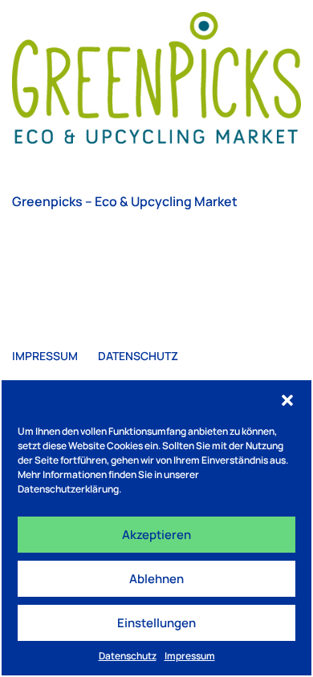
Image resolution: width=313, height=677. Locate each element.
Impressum (190, 656)
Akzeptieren (156, 534)
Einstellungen (156, 622)
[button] (287, 400)
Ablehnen (156, 578)
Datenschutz (127, 656)
